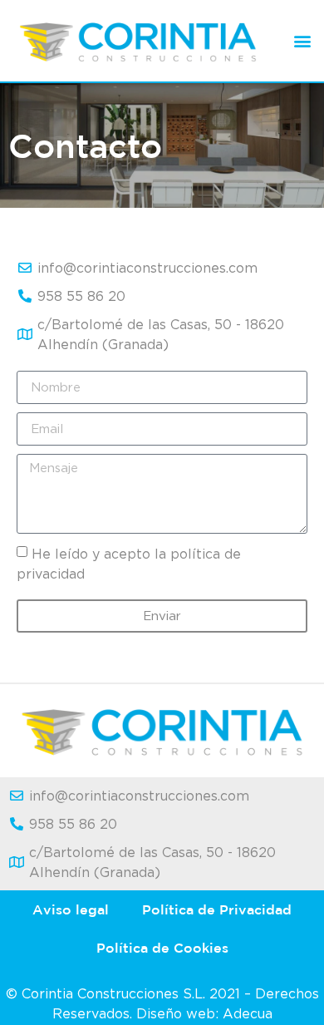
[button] (302, 40)
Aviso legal (70, 909)
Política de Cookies (162, 947)
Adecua (247, 1013)
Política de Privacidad (217, 909)
